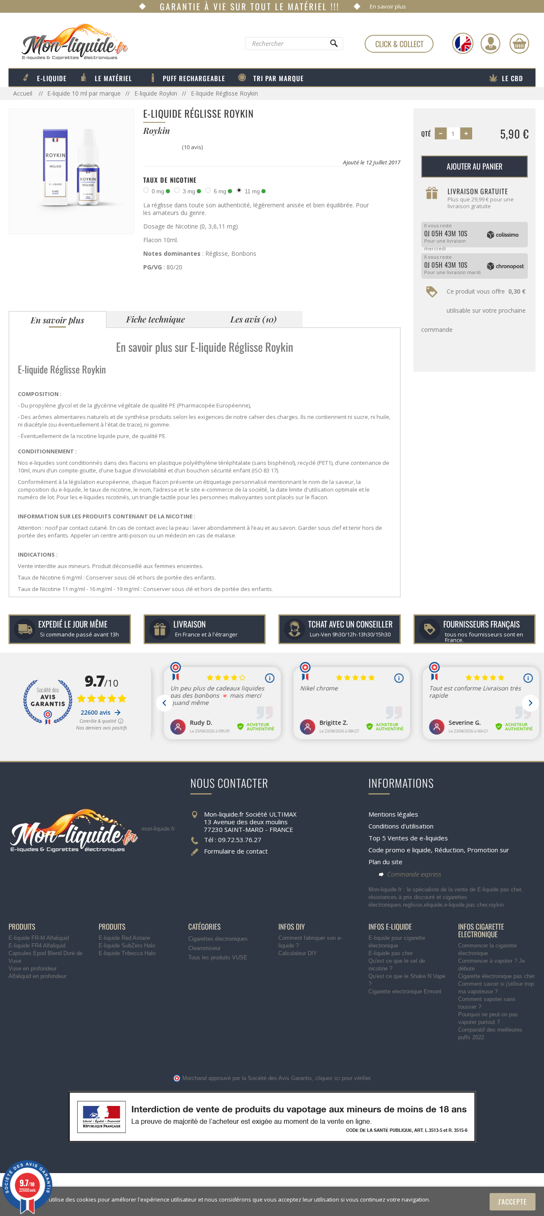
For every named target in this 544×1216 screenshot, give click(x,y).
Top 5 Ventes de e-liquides (408, 838)
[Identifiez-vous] (490, 43)
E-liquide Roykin (155, 93)
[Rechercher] (333, 45)
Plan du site (385, 861)
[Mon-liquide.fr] (68, 41)
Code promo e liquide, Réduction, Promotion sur (438, 850)
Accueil (23, 93)
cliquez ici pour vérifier (342, 1078)
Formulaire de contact (236, 851)
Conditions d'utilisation (401, 826)
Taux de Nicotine (170, 179)
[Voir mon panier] (519, 43)
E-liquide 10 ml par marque (84, 93)
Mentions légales (393, 814)
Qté (426, 133)
